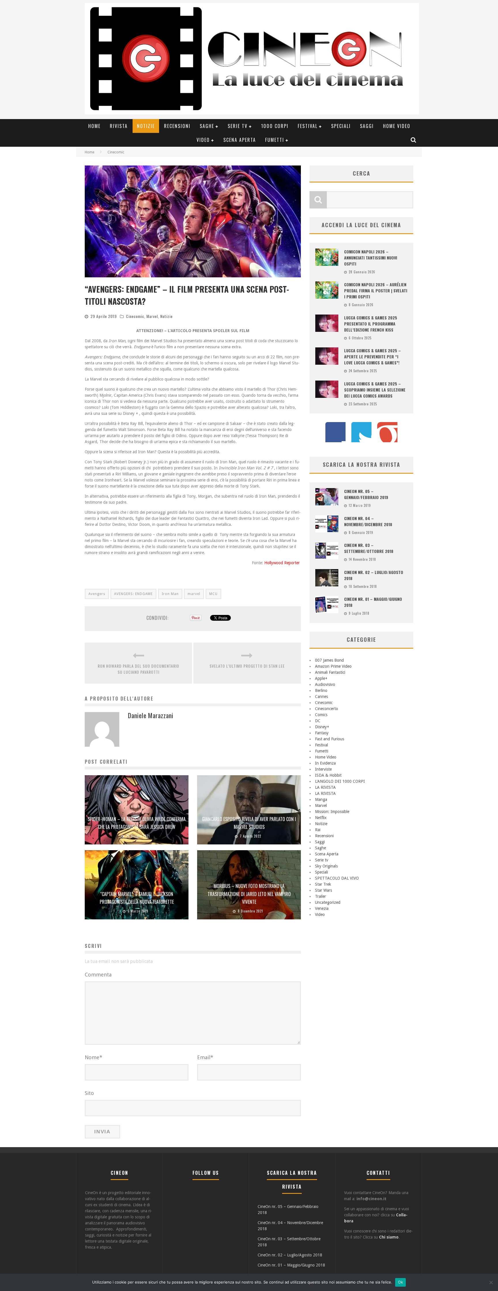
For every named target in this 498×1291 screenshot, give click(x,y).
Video (203, 139)
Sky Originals (326, 866)
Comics (321, 714)
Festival (308, 126)
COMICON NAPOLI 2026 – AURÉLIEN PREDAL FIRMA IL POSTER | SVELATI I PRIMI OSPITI (375, 290)
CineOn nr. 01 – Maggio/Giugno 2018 (291, 1265)
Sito (89, 1093)
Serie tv (238, 126)
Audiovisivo (325, 684)
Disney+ (322, 726)
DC (317, 720)
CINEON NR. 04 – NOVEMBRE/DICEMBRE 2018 (368, 521)
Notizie (146, 126)
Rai (317, 829)
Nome (93, 1057)
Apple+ (321, 678)
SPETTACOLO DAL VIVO (337, 878)
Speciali (341, 126)
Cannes (321, 696)
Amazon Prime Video (333, 666)
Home (94, 126)
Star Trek (323, 884)
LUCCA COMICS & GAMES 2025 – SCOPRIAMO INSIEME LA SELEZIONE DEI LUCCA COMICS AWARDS (374, 390)
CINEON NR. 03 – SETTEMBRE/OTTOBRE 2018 (368, 548)
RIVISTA (119, 126)
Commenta (98, 975)
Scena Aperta (239, 139)
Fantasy (322, 733)
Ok (400, 1282)
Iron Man (170, 594)
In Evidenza (325, 763)
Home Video (396, 126)
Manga (321, 799)
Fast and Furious (329, 739)
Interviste (323, 769)
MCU (213, 594)
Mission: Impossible (332, 811)
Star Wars (323, 890)
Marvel (152, 316)
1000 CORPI (274, 126)
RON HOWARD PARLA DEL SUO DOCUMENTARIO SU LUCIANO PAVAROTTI (138, 669)
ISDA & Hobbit (328, 775)
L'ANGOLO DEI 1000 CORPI (340, 781)
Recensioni (177, 126)
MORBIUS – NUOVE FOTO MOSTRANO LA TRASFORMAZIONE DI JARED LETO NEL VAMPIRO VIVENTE (249, 893)
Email (205, 1057)
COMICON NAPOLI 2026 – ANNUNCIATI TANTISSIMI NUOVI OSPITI (370, 258)
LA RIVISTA (325, 787)
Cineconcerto (326, 708)
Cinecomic (135, 316)
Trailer (320, 896)
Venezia (322, 908)
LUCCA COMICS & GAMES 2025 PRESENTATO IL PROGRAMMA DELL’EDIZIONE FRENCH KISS (370, 324)
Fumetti (274, 139)
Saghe (207, 126)
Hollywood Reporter (282, 562)
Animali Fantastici (330, 672)
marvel (194, 594)
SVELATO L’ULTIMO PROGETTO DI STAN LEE (247, 666)
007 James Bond (329, 660)
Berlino (321, 690)
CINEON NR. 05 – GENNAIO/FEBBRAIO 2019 (366, 494)
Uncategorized (327, 902)
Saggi (367, 126)
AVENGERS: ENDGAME (133, 594)
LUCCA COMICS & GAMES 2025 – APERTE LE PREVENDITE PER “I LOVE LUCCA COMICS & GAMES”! (372, 356)
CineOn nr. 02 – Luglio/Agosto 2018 (290, 1255)
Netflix (321, 817)
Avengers (96, 594)
